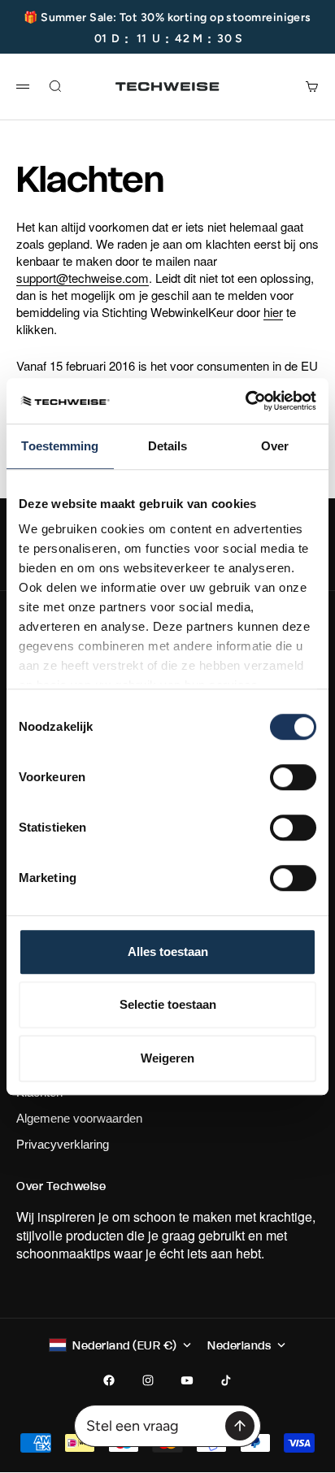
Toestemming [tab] (59, 446)
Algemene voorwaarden (79, 1118)
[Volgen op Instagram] (147, 1380)
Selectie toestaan (168, 1004)
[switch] (293, 777)
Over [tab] (275, 446)
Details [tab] (168, 446)
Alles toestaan (168, 951)
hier (273, 311)
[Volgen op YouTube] (187, 1380)
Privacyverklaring (62, 1144)
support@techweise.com (82, 277)
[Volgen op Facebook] (108, 1380)
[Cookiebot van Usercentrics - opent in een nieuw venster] (245, 400)
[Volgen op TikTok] (226, 1380)
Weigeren (167, 1058)
